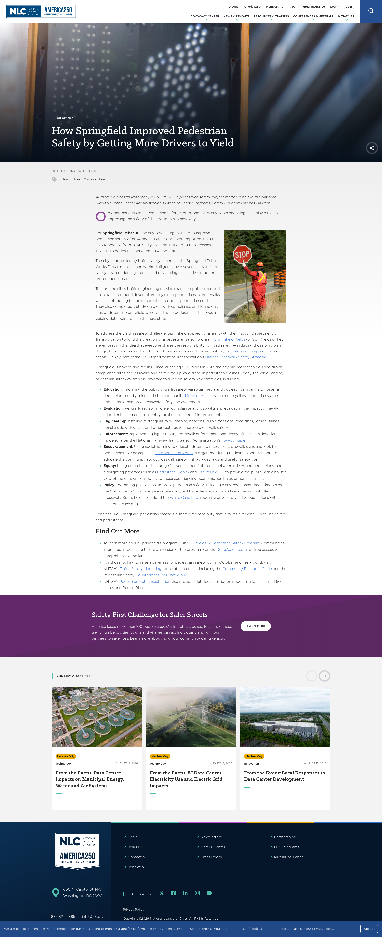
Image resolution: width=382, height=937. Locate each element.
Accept (369, 929)
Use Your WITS (211, 472)
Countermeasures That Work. (161, 575)
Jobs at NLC (138, 867)
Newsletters (211, 837)
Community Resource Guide (247, 569)
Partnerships (285, 837)
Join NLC (135, 847)
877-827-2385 (63, 916)
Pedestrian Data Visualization (145, 581)
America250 (252, 6)
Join (349, 6)
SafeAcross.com (232, 549)
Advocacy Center (204, 16)
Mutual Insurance (313, 6)
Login (334, 6)
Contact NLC (139, 857)
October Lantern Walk (174, 453)
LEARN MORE (255, 626)
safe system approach (251, 351)
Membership (274, 6)
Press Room (211, 857)
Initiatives (345, 16)
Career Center (213, 847)
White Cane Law (184, 497)
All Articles (65, 118)
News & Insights (236, 16)
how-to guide (233, 440)
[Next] (324, 676)
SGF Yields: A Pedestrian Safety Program (223, 543)
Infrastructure (70, 179)
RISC (292, 6)
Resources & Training (271, 16)
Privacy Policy (322, 929)
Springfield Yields (229, 339)
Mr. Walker (194, 396)
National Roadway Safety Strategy (235, 357)
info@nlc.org (93, 916)
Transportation (94, 179)
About (233, 6)
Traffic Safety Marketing (140, 569)
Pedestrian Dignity (173, 472)
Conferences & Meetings (313, 16)
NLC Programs (286, 847)
